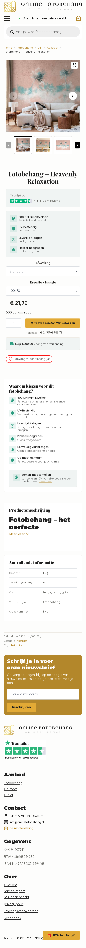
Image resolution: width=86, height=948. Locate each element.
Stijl (40, 47)
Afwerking (43, 262)
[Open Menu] (7, 18)
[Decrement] (9, 323)
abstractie (16, 645)
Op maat (10, 789)
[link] (21, 200)
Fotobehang (25, 47)
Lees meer (45, 481)
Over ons (10, 885)
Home (8, 47)
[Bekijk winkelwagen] (78, 18)
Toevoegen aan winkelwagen (54, 322)
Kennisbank (12, 918)
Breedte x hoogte (43, 282)
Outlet (8, 795)
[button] (73, 96)
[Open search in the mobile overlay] (43, 31)
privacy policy (14, 904)
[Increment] (18, 323)
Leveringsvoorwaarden (21, 911)
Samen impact (14, 891)
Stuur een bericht (16, 897)
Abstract (52, 47)
